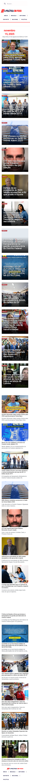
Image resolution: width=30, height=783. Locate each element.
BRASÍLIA (13, 15)
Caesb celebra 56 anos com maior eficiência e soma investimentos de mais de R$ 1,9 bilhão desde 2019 (14, 109)
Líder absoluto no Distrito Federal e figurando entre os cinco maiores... (15, 505)
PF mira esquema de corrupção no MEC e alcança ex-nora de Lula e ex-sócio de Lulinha (13, 379)
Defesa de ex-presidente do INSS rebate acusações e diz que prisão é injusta (14, 191)
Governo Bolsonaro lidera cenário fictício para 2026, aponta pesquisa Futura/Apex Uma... (15, 419)
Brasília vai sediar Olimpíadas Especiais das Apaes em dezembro (14, 353)
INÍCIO (6, 15)
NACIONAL (15, 19)
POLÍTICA (24, 19)
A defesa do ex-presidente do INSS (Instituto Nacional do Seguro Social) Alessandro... (15, 561)
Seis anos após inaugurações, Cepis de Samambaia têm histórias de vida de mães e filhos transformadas (13, 324)
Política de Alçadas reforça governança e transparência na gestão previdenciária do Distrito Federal (14, 244)
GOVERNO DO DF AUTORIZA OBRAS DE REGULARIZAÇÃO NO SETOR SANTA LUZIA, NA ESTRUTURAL (14, 271)
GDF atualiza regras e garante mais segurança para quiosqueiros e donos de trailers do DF (14, 298)
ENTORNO (23, 15)
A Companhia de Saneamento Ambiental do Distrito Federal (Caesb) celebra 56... (14, 477)
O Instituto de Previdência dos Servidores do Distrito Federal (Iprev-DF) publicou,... (15, 620)
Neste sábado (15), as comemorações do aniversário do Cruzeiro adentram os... (14, 447)
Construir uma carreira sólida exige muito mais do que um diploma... (13, 590)
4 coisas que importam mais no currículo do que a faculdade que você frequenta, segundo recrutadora (13, 216)
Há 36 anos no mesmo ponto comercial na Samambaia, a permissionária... (14, 678)
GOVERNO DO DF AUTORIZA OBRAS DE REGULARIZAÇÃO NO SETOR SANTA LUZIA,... (15, 650)
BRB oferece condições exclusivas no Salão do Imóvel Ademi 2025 (15, 138)
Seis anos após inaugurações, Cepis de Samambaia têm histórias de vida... (13, 708)
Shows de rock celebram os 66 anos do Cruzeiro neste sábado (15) (13, 83)
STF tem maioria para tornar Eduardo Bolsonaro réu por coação (14, 164)
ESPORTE (6, 19)
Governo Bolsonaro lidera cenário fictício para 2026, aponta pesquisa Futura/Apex (14, 56)
